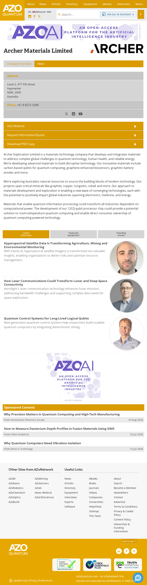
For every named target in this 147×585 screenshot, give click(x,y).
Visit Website (16, 126)
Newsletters (121, 492)
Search (118, 483)
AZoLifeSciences (44, 497)
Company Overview (19, 63)
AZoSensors (42, 483)
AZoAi (38, 488)
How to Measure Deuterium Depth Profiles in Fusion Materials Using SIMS (59, 429)
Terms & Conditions (125, 506)
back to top (128, 541)
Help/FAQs (95, 506)
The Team (95, 516)
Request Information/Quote (26, 135)
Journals (94, 488)
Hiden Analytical (20, 434)
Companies (96, 497)
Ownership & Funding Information (122, 527)
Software (70, 506)
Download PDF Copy (21, 144)
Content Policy (122, 519)
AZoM (12, 478)
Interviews (71, 497)
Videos (93, 492)
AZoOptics (15, 497)
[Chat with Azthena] (138, 577)
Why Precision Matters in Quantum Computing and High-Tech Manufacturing (62, 414)
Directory (70, 488)
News (68, 478)
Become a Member (125, 488)
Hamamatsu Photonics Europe (28, 419)
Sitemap (94, 511)
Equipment (71, 492)
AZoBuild (14, 502)
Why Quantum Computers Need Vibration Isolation (42, 443)
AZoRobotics (16, 488)
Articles (69, 483)
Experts (69, 502)
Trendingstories (121, 234)
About (117, 478)
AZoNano (14, 483)
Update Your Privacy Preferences (33, 580)
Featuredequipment (73, 234)
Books (92, 483)
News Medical (43, 492)
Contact (118, 497)
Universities (96, 502)
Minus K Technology (22, 449)
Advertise (119, 502)
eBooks (93, 478)
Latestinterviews (26, 234)
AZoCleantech (17, 492)
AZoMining (41, 478)
